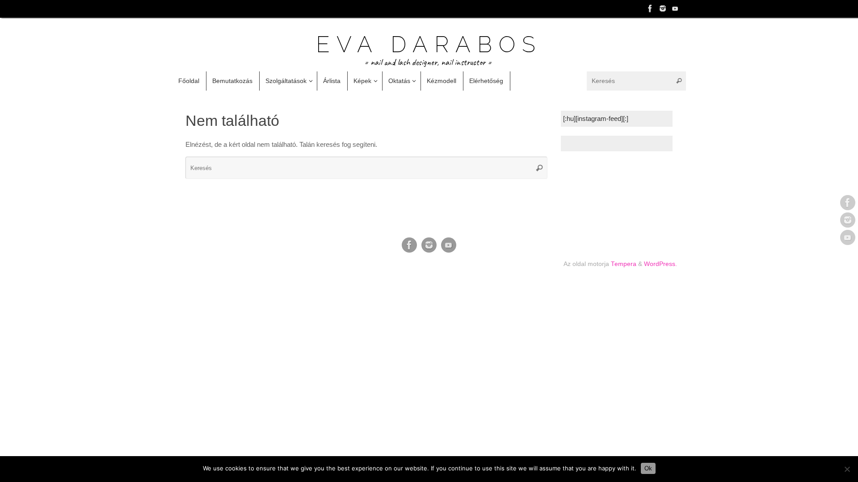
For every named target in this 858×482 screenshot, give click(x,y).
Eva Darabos (429, 45)
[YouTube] (675, 8)
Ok (648, 468)
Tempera (623, 264)
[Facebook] (650, 8)
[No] (846, 469)
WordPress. (660, 264)
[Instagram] (662, 8)
